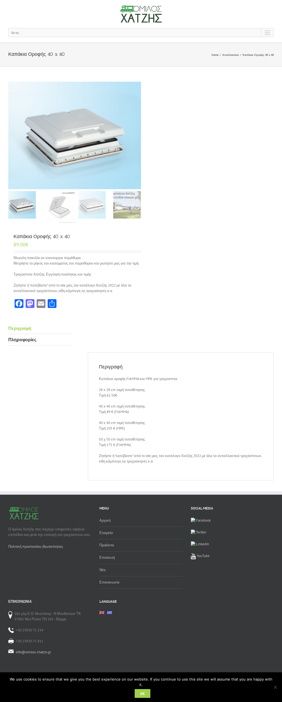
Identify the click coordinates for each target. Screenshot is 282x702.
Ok (142, 693)
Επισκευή (107, 557)
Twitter (200, 532)
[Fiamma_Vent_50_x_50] (74, 135)
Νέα (102, 570)
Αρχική (104, 520)
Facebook (203, 520)
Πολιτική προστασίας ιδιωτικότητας (35, 546)
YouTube (203, 556)
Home (215, 55)
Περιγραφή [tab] (19, 328)
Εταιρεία (106, 532)
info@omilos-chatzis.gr (33, 652)
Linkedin (202, 544)
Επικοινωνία (109, 582)
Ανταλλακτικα (230, 55)
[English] (101, 612)
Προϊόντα (106, 545)
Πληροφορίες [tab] (22, 339)
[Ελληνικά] (109, 614)
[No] (275, 687)
